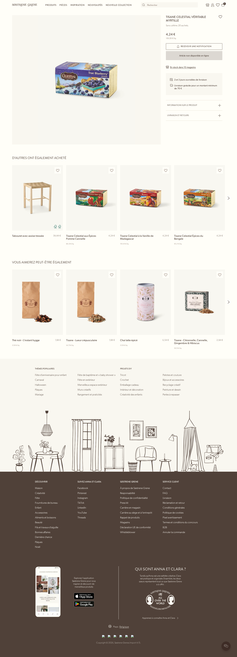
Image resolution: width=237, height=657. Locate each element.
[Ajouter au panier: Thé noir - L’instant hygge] (59, 345)
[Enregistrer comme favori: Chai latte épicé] (165, 274)
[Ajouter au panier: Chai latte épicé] (167, 345)
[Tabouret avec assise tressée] (37, 198)
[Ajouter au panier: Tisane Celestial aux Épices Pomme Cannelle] (113, 241)
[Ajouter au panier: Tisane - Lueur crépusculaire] (113, 345)
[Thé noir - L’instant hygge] (37, 302)
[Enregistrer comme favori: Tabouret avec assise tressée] (57, 170)
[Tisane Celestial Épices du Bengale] (199, 198)
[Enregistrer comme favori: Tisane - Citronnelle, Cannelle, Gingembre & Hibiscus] (219, 274)
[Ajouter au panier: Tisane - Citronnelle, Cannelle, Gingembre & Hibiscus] (221, 345)
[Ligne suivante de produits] (229, 198)
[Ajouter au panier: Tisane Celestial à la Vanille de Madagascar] (167, 241)
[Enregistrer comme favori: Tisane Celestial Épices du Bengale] (219, 170)
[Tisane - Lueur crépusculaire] (91, 302)
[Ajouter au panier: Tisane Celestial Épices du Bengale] (221, 241)
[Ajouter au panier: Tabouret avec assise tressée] (59, 241)
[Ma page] (213, 5)
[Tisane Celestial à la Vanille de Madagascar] (145, 198)
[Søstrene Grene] (24, 4)
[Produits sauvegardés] (218, 5)
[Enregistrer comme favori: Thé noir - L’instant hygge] (57, 274)
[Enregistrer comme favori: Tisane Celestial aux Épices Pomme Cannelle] (111, 170)
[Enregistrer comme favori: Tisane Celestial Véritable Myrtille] (220, 17)
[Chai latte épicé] (145, 302)
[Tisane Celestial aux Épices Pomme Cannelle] (91, 198)
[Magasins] (207, 5)
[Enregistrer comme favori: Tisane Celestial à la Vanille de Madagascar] (165, 170)
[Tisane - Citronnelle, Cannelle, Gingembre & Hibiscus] (199, 302)
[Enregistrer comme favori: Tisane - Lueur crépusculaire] (111, 274)
